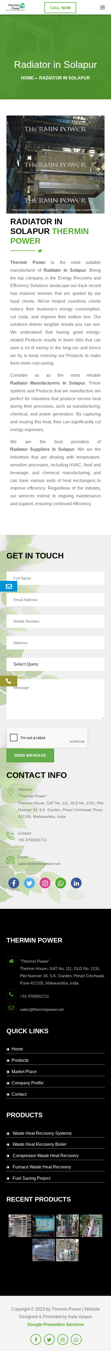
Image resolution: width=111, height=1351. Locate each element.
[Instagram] (45, 883)
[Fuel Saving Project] (43, 1250)
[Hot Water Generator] (67, 1250)
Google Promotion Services (55, 1324)
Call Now (60, 8)
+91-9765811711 (32, 840)
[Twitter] (29, 883)
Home (27, 78)
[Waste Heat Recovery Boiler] (43, 1225)
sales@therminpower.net (39, 863)
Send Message (30, 755)
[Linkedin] (76, 883)
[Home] (15, 7)
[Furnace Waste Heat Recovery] (91, 1225)
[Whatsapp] (60, 883)
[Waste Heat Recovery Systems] (20, 1225)
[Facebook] (13, 883)
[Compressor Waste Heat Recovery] (67, 1225)
